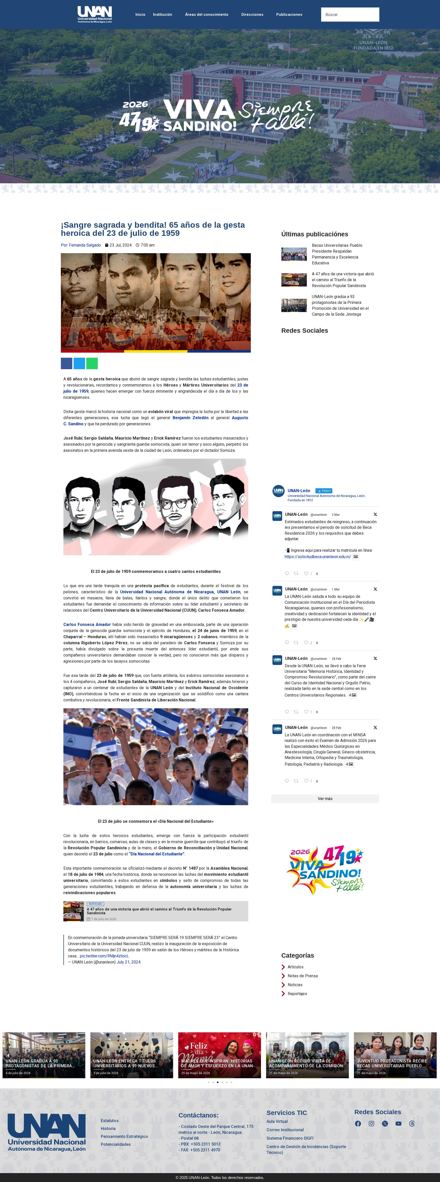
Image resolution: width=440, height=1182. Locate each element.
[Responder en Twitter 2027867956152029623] (288, 712)
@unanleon (319, 515)
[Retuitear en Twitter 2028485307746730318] (298, 573)
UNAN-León (296, 514)
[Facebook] (358, 1123)
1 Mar (336, 589)
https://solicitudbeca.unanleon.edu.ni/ (318, 556)
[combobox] (350, 14)
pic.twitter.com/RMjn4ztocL (104, 956)
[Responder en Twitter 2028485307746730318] (288, 573)
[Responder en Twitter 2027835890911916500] (288, 781)
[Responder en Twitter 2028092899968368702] (288, 642)
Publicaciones (289, 14)
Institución (162, 14)
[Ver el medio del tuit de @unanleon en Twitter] (355, 556)
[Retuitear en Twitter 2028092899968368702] (298, 642)
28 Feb (336, 659)
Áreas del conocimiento (206, 14)
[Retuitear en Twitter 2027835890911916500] (298, 781)
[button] (208, 1082)
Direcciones (252, 14)
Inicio (140, 14)
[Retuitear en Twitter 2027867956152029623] (298, 712)
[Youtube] (398, 1123)
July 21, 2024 (129, 962)
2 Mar (336, 515)
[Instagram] (371, 1123)
